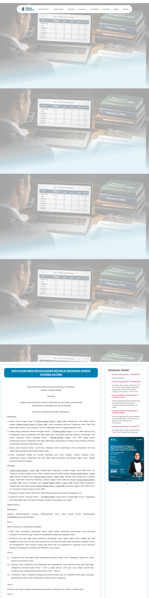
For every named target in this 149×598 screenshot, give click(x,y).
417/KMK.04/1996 (58, 431)
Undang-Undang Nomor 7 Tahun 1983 (51, 421)
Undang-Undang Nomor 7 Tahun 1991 (50, 486)
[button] (110, 459)
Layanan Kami (58, 9)
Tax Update (94, 9)
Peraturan (82, 9)
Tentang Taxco (44, 9)
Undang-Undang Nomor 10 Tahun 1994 (31, 424)
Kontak (125, 9)
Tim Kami (71, 9)
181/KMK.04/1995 (56, 438)
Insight (116, 9)
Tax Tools (106, 9)
